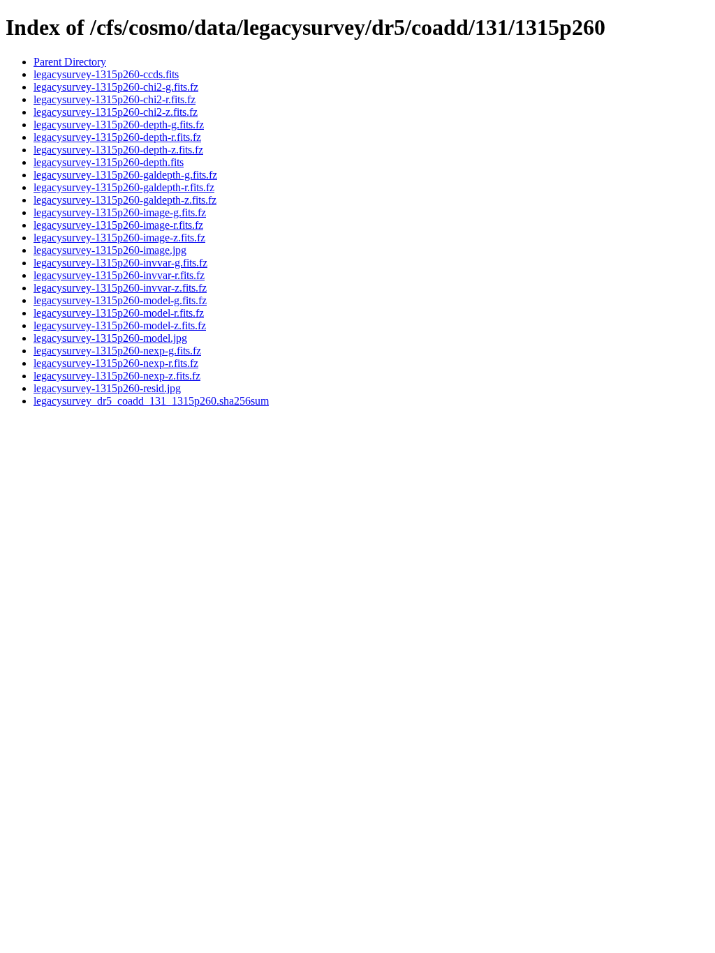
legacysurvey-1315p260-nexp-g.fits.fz (117, 351)
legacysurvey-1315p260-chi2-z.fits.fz (116, 112)
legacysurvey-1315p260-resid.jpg (107, 388)
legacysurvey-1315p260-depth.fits (109, 162)
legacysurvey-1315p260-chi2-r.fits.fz (115, 99)
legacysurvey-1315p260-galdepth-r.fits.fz (124, 187)
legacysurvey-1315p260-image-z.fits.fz (119, 237)
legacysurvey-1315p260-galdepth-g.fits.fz (125, 175)
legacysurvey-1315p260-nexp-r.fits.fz (116, 363)
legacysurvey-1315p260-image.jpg (110, 250)
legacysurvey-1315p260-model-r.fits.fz (119, 313)
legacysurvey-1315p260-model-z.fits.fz (120, 325)
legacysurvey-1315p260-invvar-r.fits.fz (119, 275)
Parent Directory (70, 62)
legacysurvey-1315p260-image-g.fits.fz (120, 212)
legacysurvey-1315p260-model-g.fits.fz (120, 300)
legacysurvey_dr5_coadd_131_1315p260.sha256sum (151, 401)
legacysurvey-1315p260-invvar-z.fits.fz (120, 288)
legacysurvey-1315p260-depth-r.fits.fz (117, 137)
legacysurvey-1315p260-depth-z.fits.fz (118, 150)
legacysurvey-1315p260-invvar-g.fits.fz (120, 263)
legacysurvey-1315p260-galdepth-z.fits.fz (125, 200)
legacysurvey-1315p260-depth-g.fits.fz (119, 124)
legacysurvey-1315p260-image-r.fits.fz (118, 225)
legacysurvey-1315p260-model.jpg (110, 338)
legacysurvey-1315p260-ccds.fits (106, 74)
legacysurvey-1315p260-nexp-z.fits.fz (117, 376)
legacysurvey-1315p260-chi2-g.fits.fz (116, 87)
